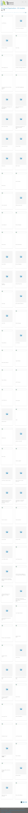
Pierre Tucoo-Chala (5, 126)
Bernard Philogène (19, 264)
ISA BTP (3, 580)
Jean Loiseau (18, 400)
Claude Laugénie (18, 460)
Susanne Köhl (18, 539)
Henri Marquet (18, 382)
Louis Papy (3, 303)
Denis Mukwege (18, 323)
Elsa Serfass (4, 185)
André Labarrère (18, 519)
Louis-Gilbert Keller (5, 559)
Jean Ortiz (3, 323)
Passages (3, 283)
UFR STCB (3, 108)
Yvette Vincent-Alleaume (20, 28)
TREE (16, 128)
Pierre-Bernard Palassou (19, 303)
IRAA (2, 595)
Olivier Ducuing (4, 795)
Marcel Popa (4, 244)
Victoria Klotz (4, 539)
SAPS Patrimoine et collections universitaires (17, 810)
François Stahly (18, 146)
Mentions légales (8, 812)
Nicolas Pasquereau (19, 283)
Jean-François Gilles (19, 736)
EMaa (2, 771)
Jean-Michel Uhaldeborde (20, 87)
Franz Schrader (18, 181)
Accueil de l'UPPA (4, 810)
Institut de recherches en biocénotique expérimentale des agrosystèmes (21, 599)
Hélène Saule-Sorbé (19, 205)
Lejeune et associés (19, 441)
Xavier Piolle (4, 264)
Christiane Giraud (4, 736)
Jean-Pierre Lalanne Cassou (6, 480)
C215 (2, 656)
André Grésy (18, 657)
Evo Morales (18, 342)
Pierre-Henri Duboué (19, 795)
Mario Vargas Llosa (5, 67)
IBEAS (17, 601)
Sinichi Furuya (4, 755)
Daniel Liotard (4, 421)
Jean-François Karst (19, 559)
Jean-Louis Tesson (5, 146)
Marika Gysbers (18, 636)
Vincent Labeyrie (4, 519)
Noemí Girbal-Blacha (19, 716)
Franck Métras (4, 342)
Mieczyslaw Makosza (5, 362)
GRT (2, 698)
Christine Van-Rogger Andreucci (21, 67)
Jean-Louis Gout (4, 716)
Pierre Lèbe (3, 456)
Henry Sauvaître (4, 205)
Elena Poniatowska (19, 244)
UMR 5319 (3, 284)
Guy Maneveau (4, 400)
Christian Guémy (4, 655)
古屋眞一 (3, 756)
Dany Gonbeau (18, 755)
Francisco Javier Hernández (6, 637)
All (25, 12)
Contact (2, 812)
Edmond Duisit (18, 775)
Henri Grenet (18, 696)
